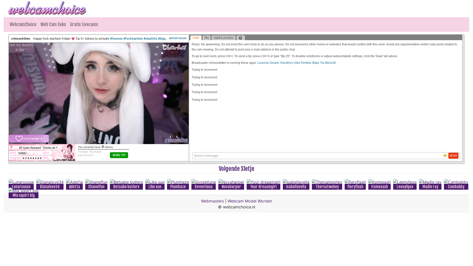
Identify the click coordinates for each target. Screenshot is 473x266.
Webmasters (212, 201)
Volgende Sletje (236, 168)
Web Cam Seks (53, 24)
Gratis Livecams (84, 24)
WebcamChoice (23, 24)
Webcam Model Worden (250, 201)
